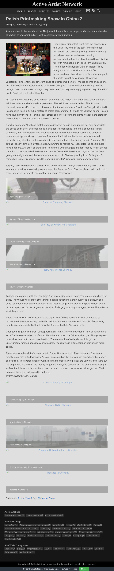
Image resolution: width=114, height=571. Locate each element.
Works (56, 11)
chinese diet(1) (53, 535)
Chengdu (43, 498)
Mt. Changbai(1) (45, 532)
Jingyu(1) (9, 535)
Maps (78, 11)
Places (32, 11)
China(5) (66, 535)
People (21, 11)
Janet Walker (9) (34, 515)
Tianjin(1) (71, 525)
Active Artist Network (57, 4)
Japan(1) (21, 535)
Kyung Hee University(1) (91, 532)
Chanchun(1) (93, 535)
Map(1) (48, 548)
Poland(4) (45, 528)
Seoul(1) (97, 525)
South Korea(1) (84, 525)
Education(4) (11, 552)
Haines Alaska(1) (35, 535)
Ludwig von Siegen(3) (66, 532)
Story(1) (20, 548)
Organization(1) (35, 548)
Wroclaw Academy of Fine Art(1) (35, 525)
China (52, 498)
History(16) (59, 548)
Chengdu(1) (79, 535)
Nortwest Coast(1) (61, 528)
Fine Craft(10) (73, 548)
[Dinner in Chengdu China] (28, 59)
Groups (67, 11)
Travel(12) (9, 548)
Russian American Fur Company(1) (21, 528)
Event (21, 498)
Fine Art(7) (87, 548)
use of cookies (71, 569)
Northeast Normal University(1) (20, 532)
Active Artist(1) (27, 552)
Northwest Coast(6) (82, 528)
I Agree (84, 569)
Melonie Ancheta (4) (14, 515)
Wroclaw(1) (58, 525)
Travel (28, 498)
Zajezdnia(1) (11, 525)
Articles (44, 11)
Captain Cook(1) (12, 539)
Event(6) (99, 548)
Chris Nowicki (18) (54, 515)
